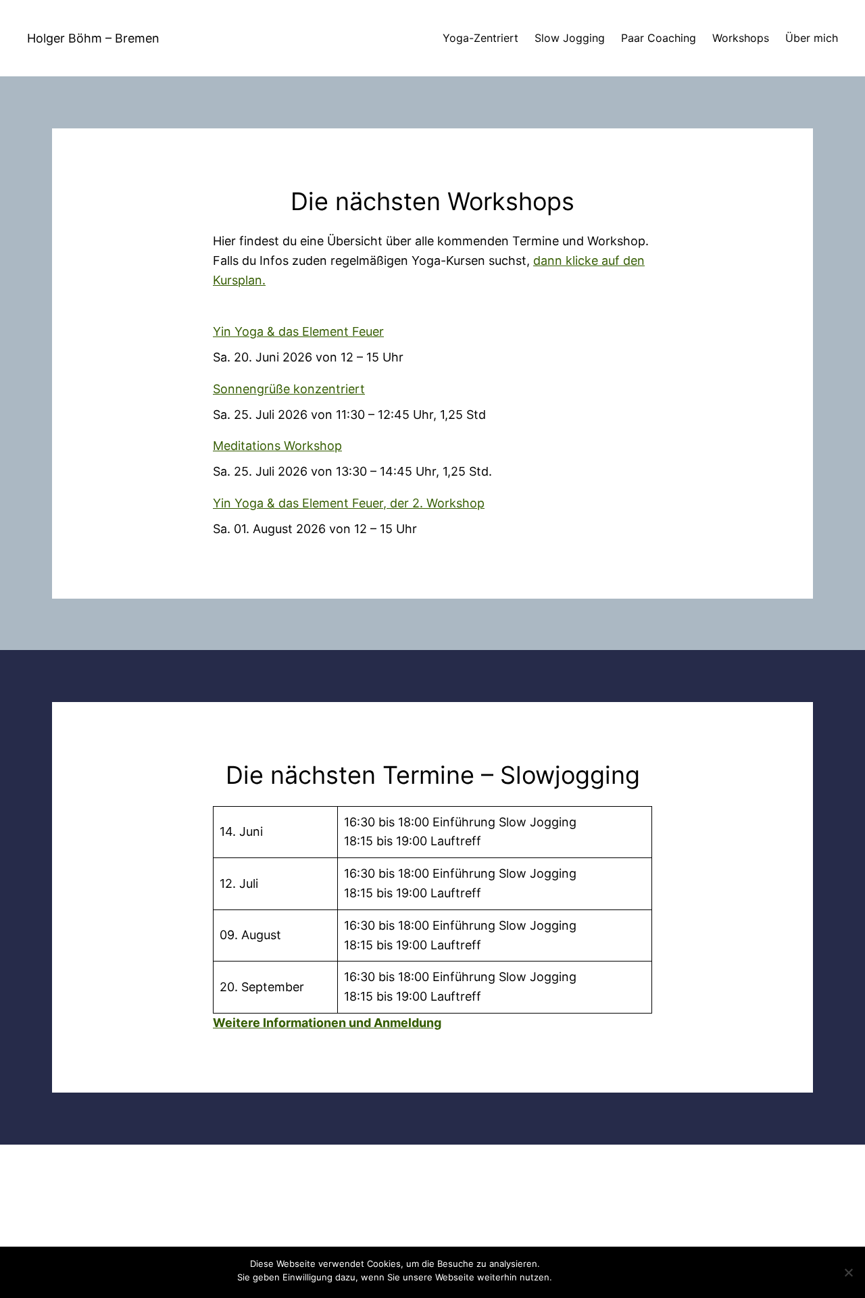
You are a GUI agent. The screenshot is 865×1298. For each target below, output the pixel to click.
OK (565, 1277)
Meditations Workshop (277, 446)
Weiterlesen (603, 1277)
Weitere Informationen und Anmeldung (327, 1023)
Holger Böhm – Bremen (93, 38)
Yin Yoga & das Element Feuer (298, 331)
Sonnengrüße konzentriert (289, 389)
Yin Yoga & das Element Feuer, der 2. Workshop (349, 503)
